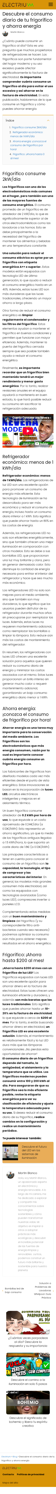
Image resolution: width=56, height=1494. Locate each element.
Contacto (8, 1474)
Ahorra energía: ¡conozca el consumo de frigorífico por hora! (28, 145)
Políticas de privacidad (30, 1474)
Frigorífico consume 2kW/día (29, 127)
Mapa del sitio (10, 1482)
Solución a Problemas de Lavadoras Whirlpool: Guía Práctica (42, 1290)
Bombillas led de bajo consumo (14, 1290)
